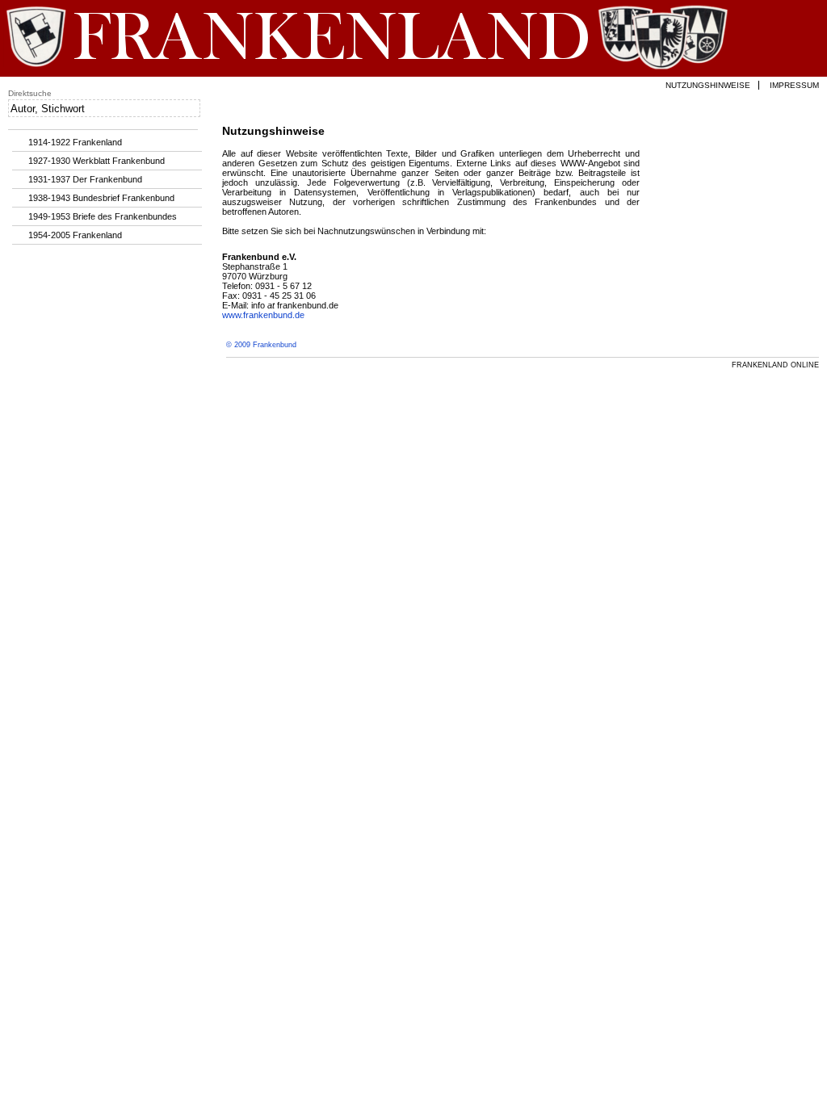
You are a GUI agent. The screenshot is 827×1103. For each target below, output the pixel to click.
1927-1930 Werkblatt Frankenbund (96, 161)
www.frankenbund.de (263, 315)
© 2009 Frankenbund (261, 345)
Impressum (794, 85)
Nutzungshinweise (707, 85)
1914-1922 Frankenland (75, 142)
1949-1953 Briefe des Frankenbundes (102, 216)
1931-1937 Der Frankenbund (85, 179)
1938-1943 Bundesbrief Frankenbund (101, 198)
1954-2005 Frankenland (75, 235)
